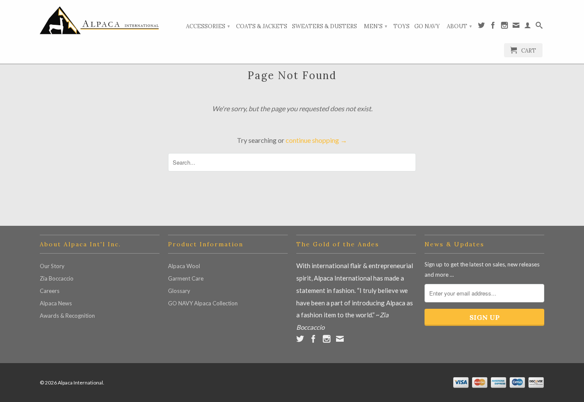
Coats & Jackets (261, 26)
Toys (401, 26)
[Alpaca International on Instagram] (504, 27)
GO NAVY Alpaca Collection (203, 303)
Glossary (179, 290)
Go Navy (427, 26)
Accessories (208, 26)
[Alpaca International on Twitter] (481, 27)
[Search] (539, 27)
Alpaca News (56, 303)
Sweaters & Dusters (324, 26)
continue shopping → (316, 140)
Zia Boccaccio (57, 278)
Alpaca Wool (184, 266)
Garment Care (186, 278)
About (459, 26)
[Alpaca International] (99, 20)
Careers (49, 290)
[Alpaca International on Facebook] (493, 27)
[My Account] (527, 27)
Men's (375, 26)
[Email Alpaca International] (516, 27)
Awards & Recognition (67, 315)
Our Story (52, 266)
